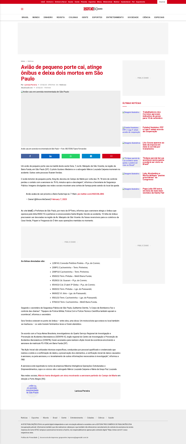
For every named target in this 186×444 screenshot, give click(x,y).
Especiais (159, 17)
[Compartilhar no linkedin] (50, 156)
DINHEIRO (48, 17)
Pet (133, 2)
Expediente (140, 2)
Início (23, 61)
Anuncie (162, 2)
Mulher (117, 2)
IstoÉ (43, 2)
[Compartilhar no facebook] (30, 156)
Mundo (36, 17)
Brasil (25, 17)
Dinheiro (49, 2)
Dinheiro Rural (61, 2)
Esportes (92, 2)
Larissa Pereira (30, 85)
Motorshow (107, 2)
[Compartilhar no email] (111, 156)
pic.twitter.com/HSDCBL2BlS (91, 194)
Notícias (31, 61)
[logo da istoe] (93, 9)
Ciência (146, 17)
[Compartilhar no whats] (71, 156)
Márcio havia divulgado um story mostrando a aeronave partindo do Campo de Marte (77, 375)
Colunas (73, 17)
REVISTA (61, 17)
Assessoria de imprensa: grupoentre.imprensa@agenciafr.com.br (64, 437)
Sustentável (125, 2)
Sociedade (133, 17)
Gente (77, 2)
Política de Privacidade (29, 437)
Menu (99, 2)
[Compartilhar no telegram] (91, 156)
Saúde (70, 2)
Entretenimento (115, 17)
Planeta (84, 2)
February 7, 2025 (59, 199)
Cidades (90, 418)
